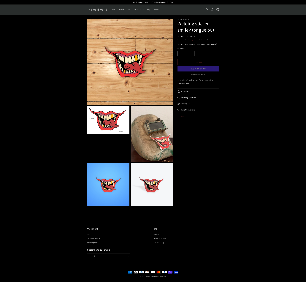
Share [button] (182, 116)
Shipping (190, 40)
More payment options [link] (198, 74)
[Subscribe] (127, 256)
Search (90, 234)
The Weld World (149, 276)
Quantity (180, 49)
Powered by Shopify (160, 276)
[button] (207, 9)
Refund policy (92, 242)
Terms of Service (93, 238)
